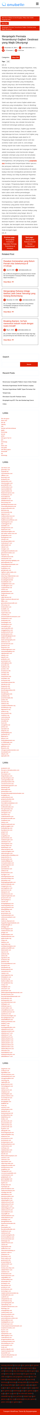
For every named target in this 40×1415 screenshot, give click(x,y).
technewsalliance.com (7, 1237)
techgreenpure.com (7, 1142)
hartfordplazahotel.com (8, 740)
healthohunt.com (6, 1231)
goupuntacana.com (7, 1084)
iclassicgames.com (6, 843)
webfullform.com (6, 498)
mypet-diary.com (6, 612)
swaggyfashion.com (7, 630)
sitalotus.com (5, 942)
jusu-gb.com (4, 772)
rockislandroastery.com (8, 1341)
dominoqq (4, 432)
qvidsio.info (4, 699)
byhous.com (4, 738)
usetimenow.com (6, 566)
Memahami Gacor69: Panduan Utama (14, 396)
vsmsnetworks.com (6, 473)
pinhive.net (4, 727)
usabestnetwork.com (7, 816)
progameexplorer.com (7, 1339)
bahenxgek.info (5, 789)
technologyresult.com (7, 1132)
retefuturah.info (5, 1233)
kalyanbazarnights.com (8, 531)
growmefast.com (6, 913)
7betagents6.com (6, 1171)
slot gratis (4, 447)
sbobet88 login (6, 1396)
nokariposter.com (6, 558)
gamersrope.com (6, 805)
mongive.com (5, 549)
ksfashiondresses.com (7, 936)
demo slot (4, 420)
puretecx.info (5, 669)
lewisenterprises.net (7, 1113)
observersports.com (7, 849)
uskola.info (4, 1244)
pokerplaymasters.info (7, 781)
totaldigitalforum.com (7, 1322)
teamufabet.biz (5, 496)
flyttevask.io (4, 736)
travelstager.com (6, 622)
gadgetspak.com (6, 1177)
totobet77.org (5, 1025)
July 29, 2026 (10, 270)
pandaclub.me (5, 734)
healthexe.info (5, 667)
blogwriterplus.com (6, 776)
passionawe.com (6, 990)
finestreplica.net (6, 1227)
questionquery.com (6, 634)
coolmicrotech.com (6, 1312)
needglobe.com (5, 986)
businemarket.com (6, 859)
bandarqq (19, 1399)
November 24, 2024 (11, 47)
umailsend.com (5, 820)
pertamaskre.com (6, 791)
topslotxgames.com (7, 522)
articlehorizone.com (7, 1167)
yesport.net (4, 832)
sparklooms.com (6, 1013)
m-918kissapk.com (6, 742)
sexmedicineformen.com (8, 1002)
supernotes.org (5, 944)
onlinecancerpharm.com (8, 917)
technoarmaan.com (7, 1324)
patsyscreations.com (7, 1095)
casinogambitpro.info (7, 779)
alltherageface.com (6, 1335)
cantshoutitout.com (6, 487)
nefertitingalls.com (6, 1094)
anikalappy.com (5, 1219)
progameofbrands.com (8, 508)
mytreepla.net (5, 1186)
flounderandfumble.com (8, 1229)
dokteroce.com (5, 641)
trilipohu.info (4, 754)
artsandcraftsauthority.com (9, 1355)
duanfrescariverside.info (8, 1223)
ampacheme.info (6, 676)
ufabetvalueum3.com (7, 1204)
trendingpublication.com (8, 1027)
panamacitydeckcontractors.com (10, 616)
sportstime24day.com (7, 878)
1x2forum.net (5, 1070)
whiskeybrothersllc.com (8, 1054)
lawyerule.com (5, 647)
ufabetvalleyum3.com (7, 1048)
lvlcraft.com (4, 1153)
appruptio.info (5, 756)
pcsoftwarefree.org (6, 1115)
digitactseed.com (6, 1152)
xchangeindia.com (6, 1310)
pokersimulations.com (7, 1188)
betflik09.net (4, 1103)
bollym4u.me (5, 730)
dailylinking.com (6, 1117)
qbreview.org (5, 510)
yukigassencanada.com (8, 1165)
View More (7, 282)
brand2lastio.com (6, 581)
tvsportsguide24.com (7, 905)
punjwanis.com (5, 768)
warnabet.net (5, 728)
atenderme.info (5, 684)
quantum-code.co (6, 1252)
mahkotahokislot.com (7, 915)
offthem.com (5, 475)
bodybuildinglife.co (6, 925)
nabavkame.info (6, 744)
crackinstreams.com (7, 1175)
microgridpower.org (7, 983)
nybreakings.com (6, 1304)
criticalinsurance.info (7, 556)
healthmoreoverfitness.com (9, 520)
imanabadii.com (6, 752)
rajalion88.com (5, 1082)
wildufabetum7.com (7, 1056)
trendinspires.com (6, 624)
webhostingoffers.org (7, 1134)
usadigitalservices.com (8, 583)
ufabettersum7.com (7, 1033)
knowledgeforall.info (7, 580)
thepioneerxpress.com (7, 493)
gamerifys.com (5, 469)
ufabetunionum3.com (7, 1202)
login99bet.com (5, 1072)
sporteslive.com (5, 880)
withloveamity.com (6, 1124)
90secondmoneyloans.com (9, 1155)
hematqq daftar (7, 1385)
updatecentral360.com (7, 948)
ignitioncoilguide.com (7, 1349)
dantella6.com (5, 525)
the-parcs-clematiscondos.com (10, 770)
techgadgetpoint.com (7, 903)
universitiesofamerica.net (8, 506)
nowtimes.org (5, 715)
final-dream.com (6, 1256)
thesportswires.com (7, 872)
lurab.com (4, 1347)
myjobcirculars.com (7, 518)
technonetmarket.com (7, 1239)
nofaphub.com (5, 1092)
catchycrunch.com (6, 1090)
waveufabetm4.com (7, 1211)
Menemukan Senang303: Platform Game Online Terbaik (20, 382)
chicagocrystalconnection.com (10, 750)
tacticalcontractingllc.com (8, 1015)
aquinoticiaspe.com (7, 853)
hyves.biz (4, 723)
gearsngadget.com (6, 1179)
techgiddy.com (5, 795)
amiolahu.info (5, 674)
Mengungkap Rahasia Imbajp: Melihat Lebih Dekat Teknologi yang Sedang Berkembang (19, 293)
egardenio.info (5, 957)
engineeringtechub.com (8, 896)
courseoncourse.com (7, 783)
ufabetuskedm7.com (7, 1042)
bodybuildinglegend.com (8, 636)
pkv (2, 440)
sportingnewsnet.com (7, 876)
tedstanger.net (5, 1240)
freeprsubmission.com (7, 1275)
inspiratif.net (4, 471)
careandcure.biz (6, 971)
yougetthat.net (5, 836)
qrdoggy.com (5, 926)
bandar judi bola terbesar (8, 428)
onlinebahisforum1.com (8, 1076)
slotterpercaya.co (6, 1006)
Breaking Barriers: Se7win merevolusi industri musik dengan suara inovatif (18, 323)
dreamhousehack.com (7, 1314)
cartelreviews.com (6, 1146)
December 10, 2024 (12, 300)
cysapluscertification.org (8, 705)
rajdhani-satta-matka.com (8, 572)
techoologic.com (6, 1291)
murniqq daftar (33, 1382)
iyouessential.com (6, 1123)
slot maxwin (17, 1374)
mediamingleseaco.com (8, 649)
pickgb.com (4, 932)
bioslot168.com (5, 1353)
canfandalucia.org (6, 1300)
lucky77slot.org (5, 911)
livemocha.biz (5, 719)
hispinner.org (5, 554)
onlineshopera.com (6, 1109)
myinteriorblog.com (6, 1279)
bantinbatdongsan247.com (9, 785)
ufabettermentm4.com (7, 1031)
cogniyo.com (5, 973)
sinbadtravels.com (6, 810)
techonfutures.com (6, 1289)
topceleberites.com (6, 1198)
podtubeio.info (5, 696)
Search (6, 357)
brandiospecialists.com (8, 541)
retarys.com (4, 822)
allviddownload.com (7, 500)
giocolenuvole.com (6, 1121)
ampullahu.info (5, 678)
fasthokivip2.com (6, 847)
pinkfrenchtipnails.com (7, 884)
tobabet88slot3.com (7, 1019)
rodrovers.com (5, 1159)
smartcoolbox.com (6, 1008)
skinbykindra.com (6, 1333)
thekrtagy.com (5, 1308)
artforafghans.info (6, 663)
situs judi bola (17, 1396)
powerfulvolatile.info (7, 698)
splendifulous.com (6, 1194)
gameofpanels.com (6, 562)
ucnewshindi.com (6, 801)
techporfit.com (5, 479)
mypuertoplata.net (6, 491)
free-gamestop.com (7, 808)
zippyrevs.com (5, 514)
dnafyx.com (4, 1119)
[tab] (37, 3)
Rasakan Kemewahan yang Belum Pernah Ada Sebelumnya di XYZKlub (19, 263)
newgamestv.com (6, 886)
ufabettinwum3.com (7, 1037)
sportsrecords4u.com (7, 1196)
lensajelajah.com (6, 1101)
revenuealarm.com (6, 1345)
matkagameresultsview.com (9, 551)
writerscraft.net (5, 574)
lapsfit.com (4, 1182)
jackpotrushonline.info (7, 799)
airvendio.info (5, 665)
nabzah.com (4, 547)
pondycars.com (5, 1287)
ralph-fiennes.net (6, 597)
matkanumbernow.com (8, 516)
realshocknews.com (7, 930)
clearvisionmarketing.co (8, 1250)
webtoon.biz (4, 870)
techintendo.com (6, 1140)
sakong (3, 424)
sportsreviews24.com (7, 907)
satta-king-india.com (7, 1163)
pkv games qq (22, 1385)
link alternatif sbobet (25, 1393)
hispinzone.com (5, 529)
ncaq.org (3, 1105)
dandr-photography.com (8, 640)
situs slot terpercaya (20, 1371)
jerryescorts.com (6, 897)
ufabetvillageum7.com (7, 1208)
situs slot (30, 1379)
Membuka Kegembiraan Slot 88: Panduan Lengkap (18, 385)
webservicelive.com (7, 1357)
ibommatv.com (5, 477)
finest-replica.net (6, 1258)
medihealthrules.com (7, 1295)
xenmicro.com (5, 1107)
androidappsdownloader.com (9, 564)
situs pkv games (29, 1399)
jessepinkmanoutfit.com (8, 818)
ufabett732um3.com (7, 1242)
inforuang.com (5, 605)
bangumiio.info (5, 686)
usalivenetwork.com (7, 797)
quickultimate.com (6, 998)
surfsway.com (5, 1148)
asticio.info (4, 955)
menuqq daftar (22, 1382)
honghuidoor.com (6, 535)
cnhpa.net (4, 940)
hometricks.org (5, 979)
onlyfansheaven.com (7, 593)
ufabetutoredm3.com (7, 1044)
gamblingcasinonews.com (8, 504)
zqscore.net (4, 952)
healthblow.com (5, 568)
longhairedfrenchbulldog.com (9, 855)
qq (2, 453)
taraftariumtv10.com (7, 632)
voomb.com (4, 901)
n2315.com (4, 589)
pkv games (26, 1365)
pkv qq (3, 422)
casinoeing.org (5, 717)
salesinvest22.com (6, 1264)
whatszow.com (5, 1136)
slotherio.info (5, 703)
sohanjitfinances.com (7, 1010)
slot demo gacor (6, 449)
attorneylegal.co (6, 899)
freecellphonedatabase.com (9, 803)
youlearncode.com (6, 1126)
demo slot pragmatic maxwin (19, 1377)
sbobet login (27, 1396)
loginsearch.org (5, 709)
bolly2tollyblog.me (6, 732)
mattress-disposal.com (8, 921)
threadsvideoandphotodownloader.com (12, 793)
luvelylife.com (5, 609)
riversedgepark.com (7, 1086)
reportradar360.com (7, 628)
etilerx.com (4, 1225)
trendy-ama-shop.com (7, 1268)
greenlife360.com (6, 485)
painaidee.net (5, 867)
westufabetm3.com (6, 1052)
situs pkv (17, 1365)
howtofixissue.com (6, 494)
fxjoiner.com (4, 1331)
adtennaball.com (6, 545)
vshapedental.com (6, 1299)
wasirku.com (5, 655)
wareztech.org (5, 814)
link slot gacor (5, 418)
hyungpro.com (5, 874)
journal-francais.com (7, 643)
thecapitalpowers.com (7, 1017)
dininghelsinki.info (6, 1221)
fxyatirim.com (5, 1128)
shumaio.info (5, 701)
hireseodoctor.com (6, 1181)
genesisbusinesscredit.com (9, 603)
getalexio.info (5, 961)
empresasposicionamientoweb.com (11, 1326)
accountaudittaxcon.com (8, 963)
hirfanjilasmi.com (6, 977)
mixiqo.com (4, 984)
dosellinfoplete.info (6, 694)
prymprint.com (5, 965)
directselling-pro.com (7, 1343)
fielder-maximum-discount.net (10, 599)
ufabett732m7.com (6, 1270)
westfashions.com (6, 618)
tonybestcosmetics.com (8, 1328)
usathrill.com (5, 1297)
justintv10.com (5, 645)
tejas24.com (4, 657)
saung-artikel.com (6, 845)
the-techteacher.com (7, 1316)
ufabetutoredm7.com (7, 1046)
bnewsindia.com (6, 1281)
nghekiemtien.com (6, 653)
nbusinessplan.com (7, 483)
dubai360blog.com (6, 909)
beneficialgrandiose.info (8, 690)
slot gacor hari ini (6, 438)
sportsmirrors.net (6, 890)
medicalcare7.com (6, 543)
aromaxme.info (5, 680)
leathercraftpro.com (7, 981)
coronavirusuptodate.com (8, 1173)
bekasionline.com (6, 481)
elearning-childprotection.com (10, 576)
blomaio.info (4, 692)
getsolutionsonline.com (8, 552)
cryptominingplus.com (7, 851)
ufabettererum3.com (7, 1029)
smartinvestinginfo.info (7, 1235)
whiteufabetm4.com (7, 1217)
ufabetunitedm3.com (7, 1039)
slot (8, 61)
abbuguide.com (5, 1130)
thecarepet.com (5, 774)
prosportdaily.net (6, 1262)
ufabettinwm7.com (6, 1035)
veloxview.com (5, 1050)
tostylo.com (4, 834)
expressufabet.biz (6, 489)
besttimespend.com (7, 969)
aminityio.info (5, 672)
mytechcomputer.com (7, 1351)
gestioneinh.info (6, 1260)
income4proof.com (6, 1097)
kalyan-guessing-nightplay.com (10, 560)
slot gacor (32, 1371)
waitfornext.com (6, 1248)
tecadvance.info (6, 670)
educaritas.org (5, 1099)
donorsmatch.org (6, 713)
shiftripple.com (5, 1004)
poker (3, 436)
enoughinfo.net (5, 725)
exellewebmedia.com (7, 807)
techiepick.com (5, 1283)
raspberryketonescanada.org (9, 1293)
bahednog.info (5, 787)
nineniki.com (5, 539)
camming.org (5, 1080)
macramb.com (5, 610)
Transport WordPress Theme (13, 1411)
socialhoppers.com (6, 585)
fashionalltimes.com (7, 1320)
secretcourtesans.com (7, 1074)
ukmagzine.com (6, 812)
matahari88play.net (6, 861)
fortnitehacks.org (6, 707)
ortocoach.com (5, 988)
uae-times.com (5, 467)
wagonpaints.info (6, 1246)
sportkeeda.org (5, 967)
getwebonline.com (6, 591)
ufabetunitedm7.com (7, 1041)
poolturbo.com (5, 659)
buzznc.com (4, 1329)
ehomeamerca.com (7, 1138)
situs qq (12, 1399)
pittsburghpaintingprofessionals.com (11, 992)
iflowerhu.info (5, 748)
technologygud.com (7, 928)
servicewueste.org (6, 512)
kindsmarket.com (6, 607)
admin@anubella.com (28, 47)
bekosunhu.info (5, 688)
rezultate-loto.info (6, 1192)
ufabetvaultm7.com (6, 1206)
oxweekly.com (5, 614)
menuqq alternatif (7, 1365)
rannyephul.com (6, 626)
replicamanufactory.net (8, 1190)
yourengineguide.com (7, 1302)
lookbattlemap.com (6, 828)
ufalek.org (4, 919)
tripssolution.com (6, 1161)
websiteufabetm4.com (7, 1215)
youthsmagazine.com (7, 865)
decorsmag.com (6, 502)
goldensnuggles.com (7, 826)
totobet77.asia (5, 1023)
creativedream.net (6, 587)
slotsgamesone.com (7, 527)
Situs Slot (4, 23)
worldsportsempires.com (8, 946)
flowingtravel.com (6, 537)
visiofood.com (5, 1271)
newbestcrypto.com (7, 839)
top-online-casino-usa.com (9, 533)
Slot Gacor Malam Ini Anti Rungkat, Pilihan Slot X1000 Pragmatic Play (17, 18)
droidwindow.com (6, 1273)
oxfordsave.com (6, 841)
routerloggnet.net (6, 523)
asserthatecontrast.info (8, 682)
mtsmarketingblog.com (8, 651)
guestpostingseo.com (7, 778)
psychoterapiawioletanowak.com (10, 996)
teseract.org (4, 1266)
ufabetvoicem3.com (7, 1210)
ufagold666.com (6, 1277)
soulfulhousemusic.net (7, 1012)
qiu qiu (3, 434)
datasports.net (5, 892)
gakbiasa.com (5, 746)
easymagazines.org (7, 975)
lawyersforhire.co (6, 857)
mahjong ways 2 (12, 1379)
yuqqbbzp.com (5, 1169)
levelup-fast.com (6, 1184)
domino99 (4, 451)
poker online (5, 1402)
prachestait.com (6, 661)
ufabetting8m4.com (7, 1200)
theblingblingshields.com (8, 882)
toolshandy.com (5, 620)
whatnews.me (5, 1254)
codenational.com (6, 1337)
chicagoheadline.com (7, 1078)
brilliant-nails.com (6, 638)
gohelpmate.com (6, 570)
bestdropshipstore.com (8, 1144)
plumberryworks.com (7, 994)
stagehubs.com (5, 1068)
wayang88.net (5, 1213)
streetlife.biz (4, 721)
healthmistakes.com (7, 934)
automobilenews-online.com (9, 1318)
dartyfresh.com (5, 1111)
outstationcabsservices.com (9, 1306)
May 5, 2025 (10, 330)
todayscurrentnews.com (8, 1021)
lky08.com (4, 595)
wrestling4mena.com (7, 578)
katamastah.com (6, 950)
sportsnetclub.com (6, 838)
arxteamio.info (5, 959)
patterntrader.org (6, 938)
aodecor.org (4, 711)
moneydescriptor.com (7, 863)
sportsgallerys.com (6, 888)
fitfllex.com (4, 601)
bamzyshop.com (6, 1285)
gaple (2, 430)
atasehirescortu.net (7, 894)
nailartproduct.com (6, 1150)
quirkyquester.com (6, 1000)
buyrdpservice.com (6, 830)
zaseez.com (4, 1088)
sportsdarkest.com (6, 868)
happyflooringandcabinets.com (10, 923)
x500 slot (4, 1377)
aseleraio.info (5, 954)
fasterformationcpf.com (8, 824)
